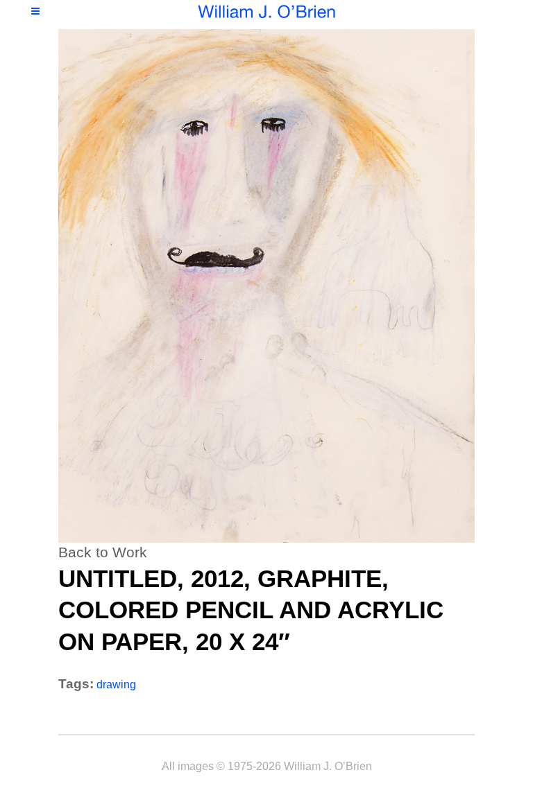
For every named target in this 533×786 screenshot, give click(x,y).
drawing (116, 684)
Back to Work (102, 552)
